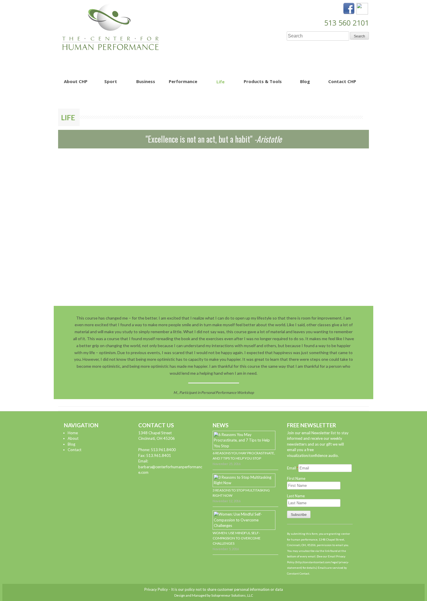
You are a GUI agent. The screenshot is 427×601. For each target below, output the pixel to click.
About (73, 438)
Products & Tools (263, 81)
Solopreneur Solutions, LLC (232, 595)
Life (220, 82)
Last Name (296, 496)
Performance (183, 81)
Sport (110, 81)
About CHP (75, 81)
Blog (305, 81)
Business (145, 81)
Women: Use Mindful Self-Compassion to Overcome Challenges (237, 538)
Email (292, 468)
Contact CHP (342, 81)
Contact (74, 449)
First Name (296, 478)
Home (73, 432)
